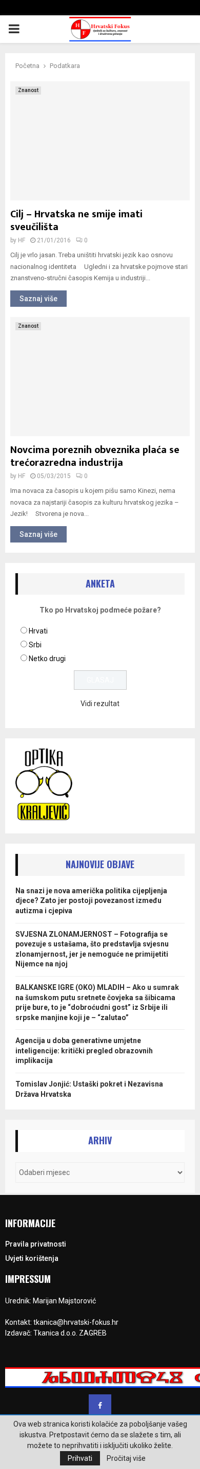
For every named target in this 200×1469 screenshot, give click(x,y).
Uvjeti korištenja (31, 1258)
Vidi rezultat (100, 703)
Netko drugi (47, 658)
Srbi (35, 645)
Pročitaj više (126, 1458)
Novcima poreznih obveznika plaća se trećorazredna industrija (94, 456)
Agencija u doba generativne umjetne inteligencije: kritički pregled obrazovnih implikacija (84, 1050)
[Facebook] (100, 1405)
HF (21, 240)
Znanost (28, 90)
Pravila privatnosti (35, 1244)
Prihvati (80, 1458)
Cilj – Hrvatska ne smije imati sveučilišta (76, 221)
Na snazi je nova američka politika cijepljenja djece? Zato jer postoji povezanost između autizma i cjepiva (91, 901)
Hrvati (38, 631)
